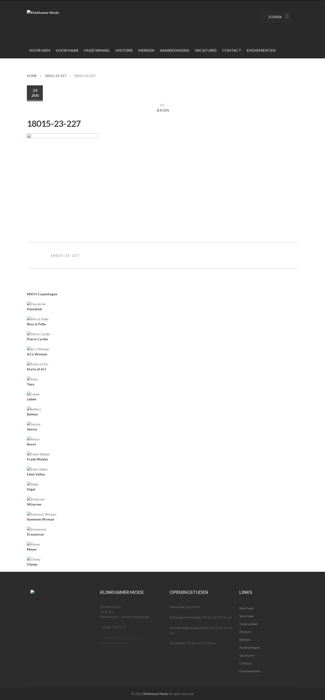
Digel (31, 489)
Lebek (31, 399)
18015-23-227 (55, 76)
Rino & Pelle (36, 324)
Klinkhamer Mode (155, 694)
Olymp (32, 564)
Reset (31, 444)
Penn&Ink (34, 309)
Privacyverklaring (114, 643)
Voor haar (67, 50)
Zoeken (275, 17)
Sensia (32, 429)
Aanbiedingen (174, 50)
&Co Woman (37, 354)
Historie (124, 50)
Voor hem (39, 50)
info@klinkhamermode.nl (122, 638)
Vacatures (206, 50)
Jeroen (162, 110)
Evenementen (261, 50)
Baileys (32, 414)
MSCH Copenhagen (42, 294)
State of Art (36, 369)
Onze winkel (97, 50)
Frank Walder (37, 459)
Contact (231, 50)
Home (32, 76)
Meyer (32, 549)
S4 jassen (34, 504)
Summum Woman (40, 519)
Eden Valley (36, 474)
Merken (146, 50)
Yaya (30, 384)
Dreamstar (35, 534)
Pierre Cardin (37, 339)
